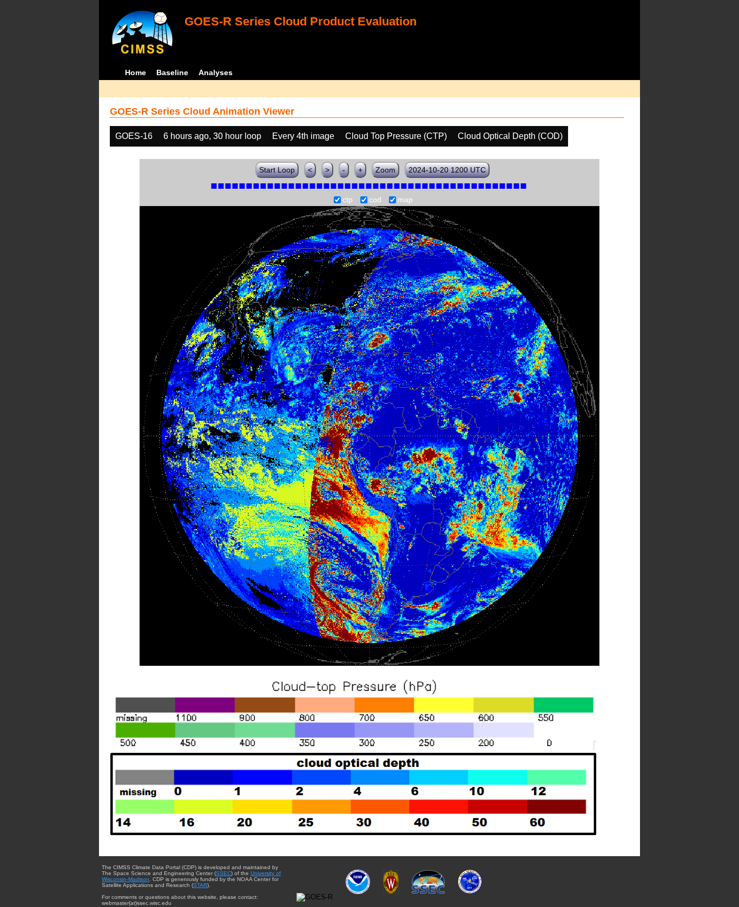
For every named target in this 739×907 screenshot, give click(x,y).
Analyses (216, 72)
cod (375, 200)
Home (135, 72)
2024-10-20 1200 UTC (447, 169)
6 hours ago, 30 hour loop (212, 136)
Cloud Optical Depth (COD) (510, 136)
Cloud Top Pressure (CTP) (396, 136)
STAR (200, 885)
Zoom (385, 169)
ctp (347, 200)
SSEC (223, 873)
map (405, 200)
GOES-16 (134, 136)
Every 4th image (303, 136)
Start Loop (277, 169)
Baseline (172, 72)
